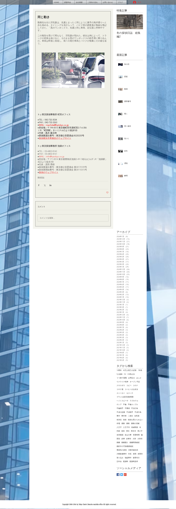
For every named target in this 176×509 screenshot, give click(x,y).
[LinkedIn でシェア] (50, 185)
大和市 (139, 439)
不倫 (124, 404)
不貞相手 (129, 412)
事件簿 (123, 416)
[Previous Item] (120, 22)
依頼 (124, 420)
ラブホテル (134, 401)
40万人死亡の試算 (129, 370)
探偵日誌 (41, 177)
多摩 (123, 439)
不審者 (127, 408)
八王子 (119, 427)
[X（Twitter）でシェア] (44, 185)
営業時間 (136, 435)
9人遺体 (119, 374)
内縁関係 (134, 427)
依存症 (119, 420)
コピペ (128, 385)
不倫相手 (120, 408)
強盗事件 (128, 458)
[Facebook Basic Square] (118, 474)
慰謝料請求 (134, 461)
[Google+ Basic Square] (125, 474)
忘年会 (119, 461)
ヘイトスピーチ (122, 401)
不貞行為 (138, 412)
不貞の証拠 (121, 412)
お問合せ (131, 378)
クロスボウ (121, 385)
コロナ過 (120, 389)
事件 (118, 416)
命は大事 (128, 435)
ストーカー (121, 393)
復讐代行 (136, 458)
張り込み (120, 458)
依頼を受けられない (135, 420)
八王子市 (126, 427)
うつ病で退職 (122, 378)
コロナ (135, 385)
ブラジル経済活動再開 (125, 397)
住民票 (136, 416)
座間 (134, 454)
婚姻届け (124, 442)
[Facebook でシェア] (39, 185)
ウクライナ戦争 (122, 382)
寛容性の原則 (122, 450)
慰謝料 (125, 461)
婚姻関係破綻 (135, 442)
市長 (129, 454)
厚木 (128, 431)
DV (125, 374)
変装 (118, 439)
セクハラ (129, 393)
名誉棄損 (120, 435)
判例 (118, 431)
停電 (118, 423)
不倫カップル (133, 404)
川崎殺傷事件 (122, 454)
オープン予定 (135, 382)
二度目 (130, 416)
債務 (123, 423)
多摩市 (128, 439)
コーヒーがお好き (131, 389)
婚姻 (118, 442)
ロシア (119, 404)
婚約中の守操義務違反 (125, 446)
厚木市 (133, 431)
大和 (134, 439)
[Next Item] (139, 22)
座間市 (140, 454)
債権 (128, 423)
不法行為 (134, 408)
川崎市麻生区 (133, 450)
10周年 (119, 370)
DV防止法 (131, 374)
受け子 (139, 431)
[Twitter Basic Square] (121, 474)
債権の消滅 (135, 423)
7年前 (140, 370)
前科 (123, 431)
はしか (138, 378)
